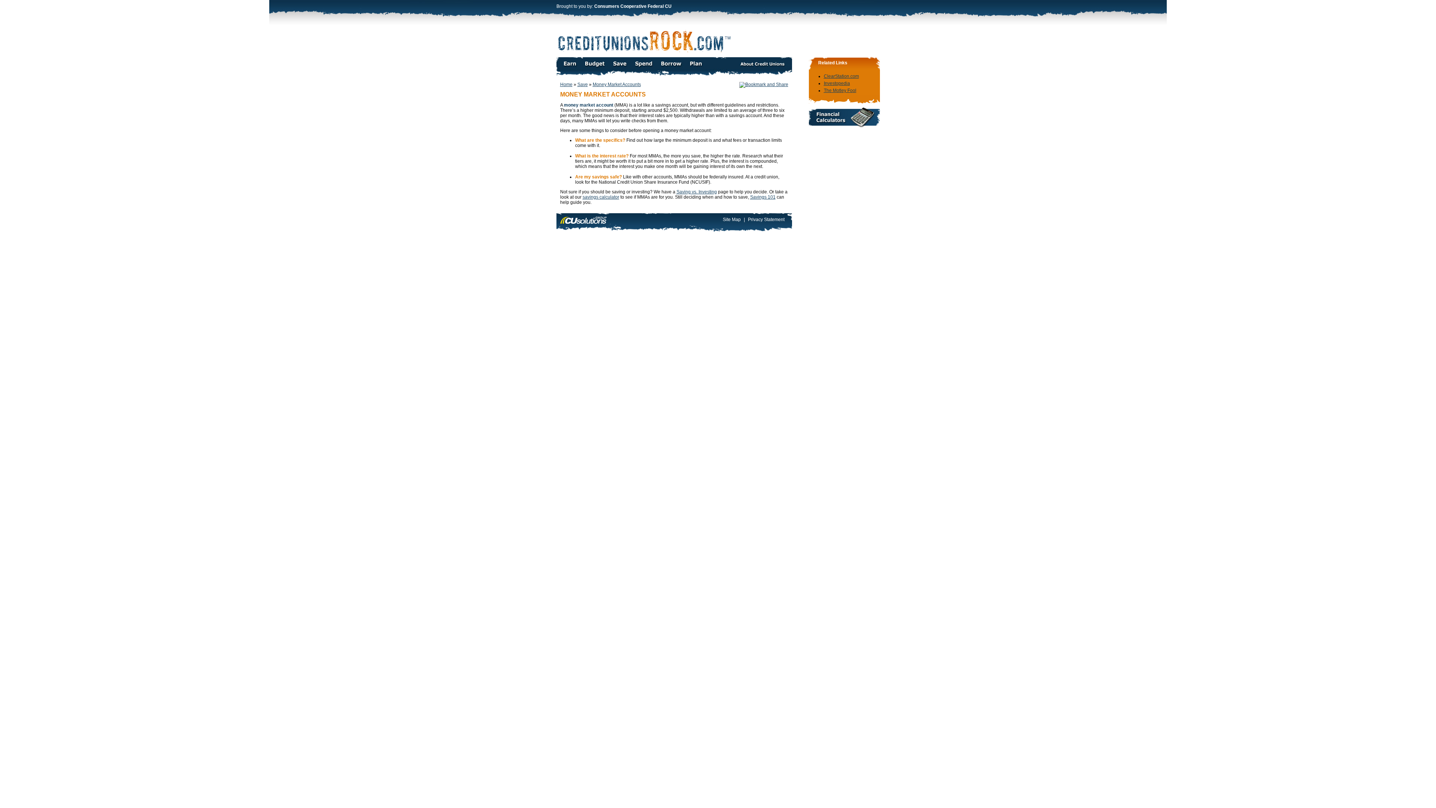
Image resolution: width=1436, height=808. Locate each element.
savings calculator (601, 197)
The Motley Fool (840, 90)
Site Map (732, 219)
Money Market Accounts (617, 84)
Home (566, 84)
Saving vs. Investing (696, 192)
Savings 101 (763, 197)
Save (582, 84)
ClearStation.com (841, 76)
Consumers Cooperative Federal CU (633, 6)
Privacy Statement (766, 219)
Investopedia (837, 83)
